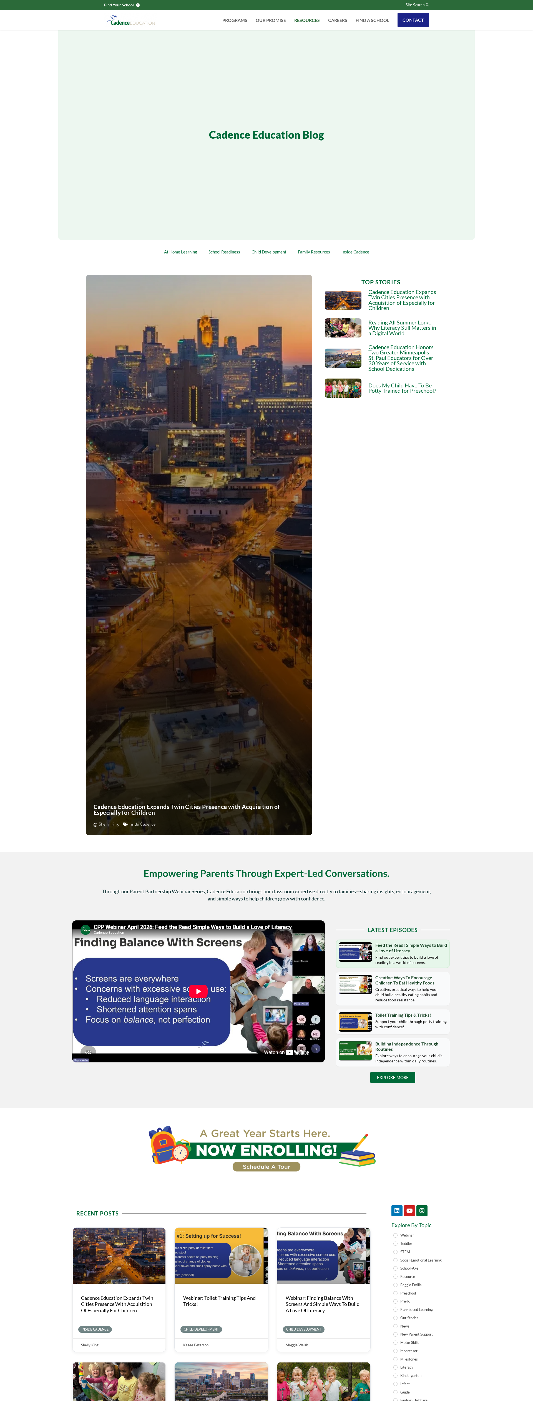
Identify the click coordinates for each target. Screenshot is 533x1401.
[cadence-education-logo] (130, 20)
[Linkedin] (397, 1210)
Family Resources (314, 251)
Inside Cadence (355, 251)
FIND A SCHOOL (372, 20)
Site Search (415, 5)
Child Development (269, 251)
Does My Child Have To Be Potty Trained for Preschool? (402, 388)
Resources (307, 20)
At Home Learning (180, 251)
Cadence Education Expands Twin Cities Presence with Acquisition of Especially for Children (187, 809)
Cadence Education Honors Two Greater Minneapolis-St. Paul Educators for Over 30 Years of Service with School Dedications (401, 358)
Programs (234, 20)
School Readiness (224, 251)
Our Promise (271, 20)
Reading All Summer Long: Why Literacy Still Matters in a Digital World (402, 327)
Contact (413, 19)
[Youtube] (409, 1210)
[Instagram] (422, 1210)
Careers (337, 20)
